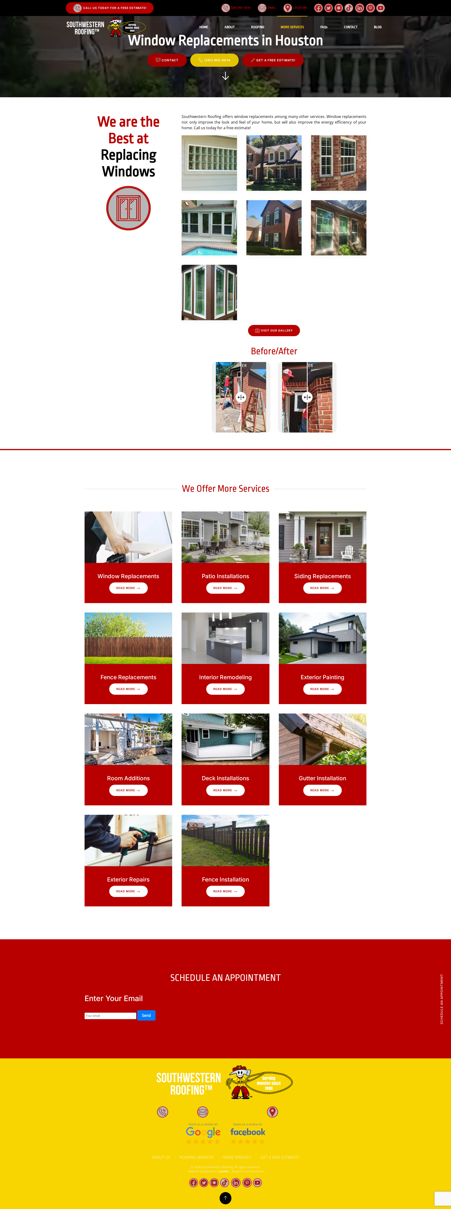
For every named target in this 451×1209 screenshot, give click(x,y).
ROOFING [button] (257, 27)
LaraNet (223, 1171)
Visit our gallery (277, 330)
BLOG (378, 27)
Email (271, 7)
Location (299, 7)
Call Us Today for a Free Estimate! (114, 8)
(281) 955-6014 (240, 7)
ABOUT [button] (230, 27)
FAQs (323, 27)
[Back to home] (107, 27)
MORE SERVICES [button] (292, 27)
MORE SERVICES (237, 1157)
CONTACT (351, 27)
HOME (203, 27)
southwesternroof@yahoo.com (237, 1111)
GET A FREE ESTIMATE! (275, 60)
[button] (209, 163)
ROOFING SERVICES (197, 1157)
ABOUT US (161, 1157)
